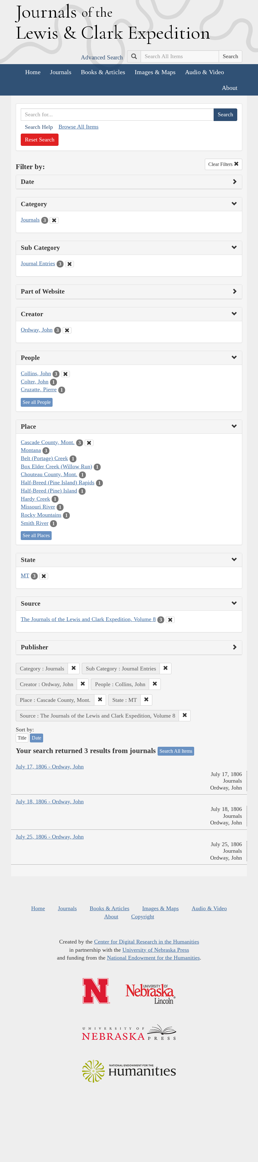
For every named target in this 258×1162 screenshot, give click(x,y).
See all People (37, 402)
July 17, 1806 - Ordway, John (50, 766)
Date (36, 738)
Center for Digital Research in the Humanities (146, 942)
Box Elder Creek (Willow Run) (56, 466)
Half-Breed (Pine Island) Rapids (57, 482)
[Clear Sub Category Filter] (69, 264)
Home (33, 72)
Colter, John (34, 381)
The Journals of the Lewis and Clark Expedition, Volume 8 (88, 619)
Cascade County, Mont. (48, 442)
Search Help (39, 127)
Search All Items (176, 751)
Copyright (142, 916)
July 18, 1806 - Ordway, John (50, 801)
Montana (31, 450)
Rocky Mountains (41, 515)
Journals (60, 72)
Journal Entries (38, 263)
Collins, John (36, 373)
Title (22, 738)
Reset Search (39, 139)
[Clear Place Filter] (89, 443)
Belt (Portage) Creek (44, 458)
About (230, 87)
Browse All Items (78, 127)
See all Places (36, 535)
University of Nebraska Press (155, 950)
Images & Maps (155, 72)
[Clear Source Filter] (170, 620)
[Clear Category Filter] (54, 220)
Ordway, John (37, 330)
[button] (74, 668)
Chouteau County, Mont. (49, 474)
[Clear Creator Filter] (67, 330)
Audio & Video (204, 72)
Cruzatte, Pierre (39, 389)
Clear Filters (221, 164)
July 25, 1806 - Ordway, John (50, 837)
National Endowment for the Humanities (153, 958)
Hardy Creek (35, 499)
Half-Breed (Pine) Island (49, 490)
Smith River (34, 523)
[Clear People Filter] (65, 374)
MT (25, 575)
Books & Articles (103, 72)
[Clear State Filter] (43, 576)
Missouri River (38, 507)
